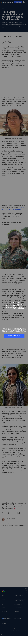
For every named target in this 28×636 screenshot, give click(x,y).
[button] (26, 298)
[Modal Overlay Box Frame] (14, 318)
